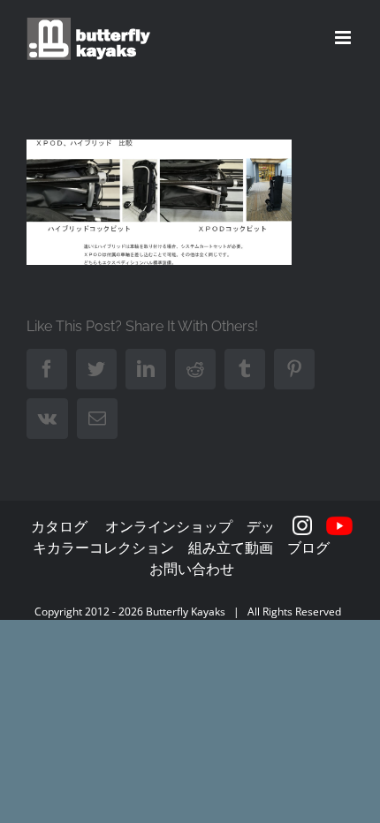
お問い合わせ (191, 568)
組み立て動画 (230, 547)
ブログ (308, 547)
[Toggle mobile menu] (344, 37)
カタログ (59, 526)
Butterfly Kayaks (185, 611)
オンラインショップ (168, 526)
